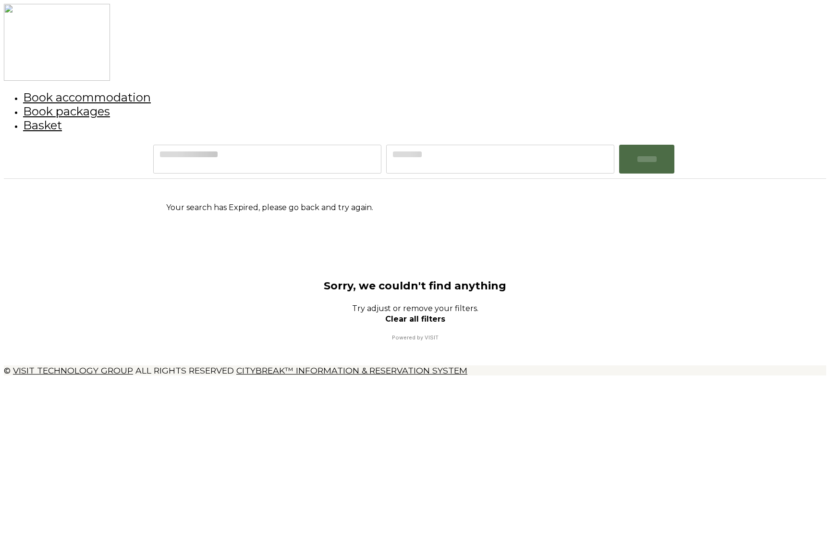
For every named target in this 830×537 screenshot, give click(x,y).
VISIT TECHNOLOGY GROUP (73, 370)
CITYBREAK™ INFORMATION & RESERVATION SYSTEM (351, 370)
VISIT (432, 337)
